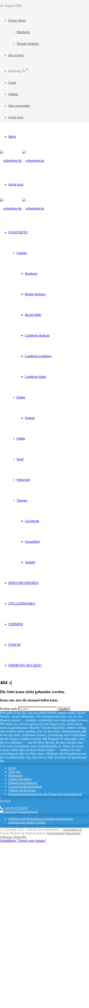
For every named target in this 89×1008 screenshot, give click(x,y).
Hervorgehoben (23, 583)
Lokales (22, 253)
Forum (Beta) (17, 20)
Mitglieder (23, 32)
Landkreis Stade (35, 376)
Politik (21, 438)
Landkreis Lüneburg (38, 356)
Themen (22, 500)
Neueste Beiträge (28, 43)
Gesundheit (32, 541)
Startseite (18, 232)
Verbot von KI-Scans (22, 790)
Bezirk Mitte (33, 315)
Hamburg (31, 273)
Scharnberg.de (72, 829)
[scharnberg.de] (22, 160)
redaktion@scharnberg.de (21, 812)
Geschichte (32, 521)
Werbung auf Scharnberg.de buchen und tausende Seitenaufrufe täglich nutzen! (40, 820)
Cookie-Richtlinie (19, 779)
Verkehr (30, 562)
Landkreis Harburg (37, 335)
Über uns (14, 772)
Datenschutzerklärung (22, 783)
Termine (15, 624)
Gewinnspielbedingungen (25, 786)
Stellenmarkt (21, 603)
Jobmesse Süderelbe (13, 837)
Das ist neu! (16, 55)
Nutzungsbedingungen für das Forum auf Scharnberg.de (45, 794)
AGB (12, 768)
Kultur (21, 397)
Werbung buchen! (24, 665)
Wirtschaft (23, 480)
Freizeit (30, 418)
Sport (20, 459)
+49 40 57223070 (16, 808)
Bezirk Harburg (35, 294)
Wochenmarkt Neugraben (63, 833)
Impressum (15, 775)
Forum (14, 644)
